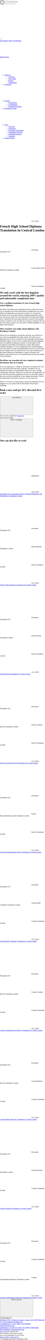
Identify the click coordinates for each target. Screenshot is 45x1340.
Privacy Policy (5, 1337)
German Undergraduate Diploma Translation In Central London (21, 1298)
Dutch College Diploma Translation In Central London (18, 585)
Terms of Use (14, 1337)
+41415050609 (25, 1324)
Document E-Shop (6, 41)
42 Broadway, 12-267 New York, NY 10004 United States (19, 1327)
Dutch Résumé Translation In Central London (15, 674)
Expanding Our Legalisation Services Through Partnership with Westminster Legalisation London (21, 495)
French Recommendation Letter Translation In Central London (20, 852)
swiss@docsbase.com (7, 1326)
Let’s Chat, (3, 1331)
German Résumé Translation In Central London (16, 1208)
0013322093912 (5, 1329)
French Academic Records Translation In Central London (19, 763)
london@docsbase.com (14, 1322)
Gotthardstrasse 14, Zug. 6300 (10, 1324)
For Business (17, 41)
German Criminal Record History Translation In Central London (21, 1030)
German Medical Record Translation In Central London (18, 1119)
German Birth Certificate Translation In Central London (18, 941)
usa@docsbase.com (17, 1329)
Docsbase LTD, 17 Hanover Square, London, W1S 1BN (19, 1320)
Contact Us (20, 416)
